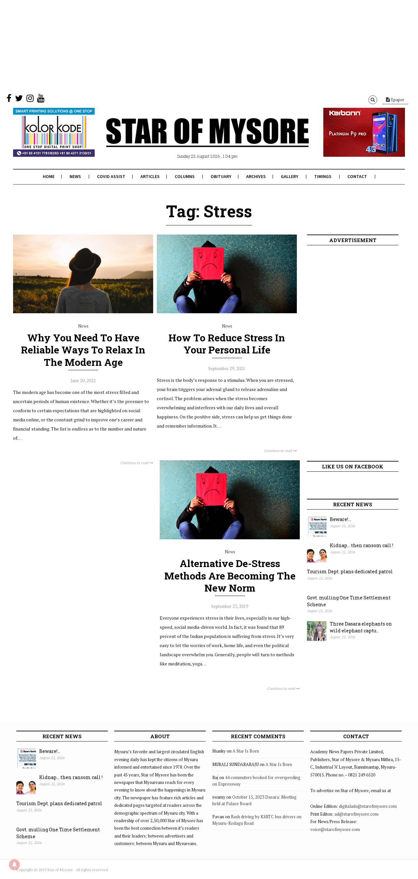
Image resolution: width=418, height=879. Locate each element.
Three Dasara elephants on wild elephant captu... (361, 627)
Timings (322, 176)
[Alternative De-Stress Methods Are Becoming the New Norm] (230, 538)
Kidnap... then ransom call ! (361, 545)
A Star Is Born (246, 751)
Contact (357, 176)
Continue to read (135, 462)
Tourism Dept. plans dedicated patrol (350, 571)
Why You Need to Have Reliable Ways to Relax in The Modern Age (83, 349)
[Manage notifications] (14, 864)
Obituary (221, 176)
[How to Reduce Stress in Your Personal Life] (227, 312)
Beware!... (340, 519)
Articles (150, 176)
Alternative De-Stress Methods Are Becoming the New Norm (230, 575)
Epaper (397, 100)
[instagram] (30, 100)
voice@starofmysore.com (335, 829)
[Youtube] (40, 100)
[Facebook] (9, 100)
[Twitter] (19, 100)
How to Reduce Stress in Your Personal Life (227, 343)
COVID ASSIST (111, 176)
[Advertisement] (196, 45)
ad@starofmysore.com (356, 814)
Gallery (289, 176)
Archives (256, 176)
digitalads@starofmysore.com (368, 806)
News (75, 176)
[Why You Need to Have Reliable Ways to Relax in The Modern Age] (83, 312)
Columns (185, 176)
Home (49, 176)
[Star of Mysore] (192, 140)
